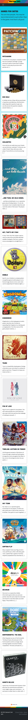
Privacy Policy (19, 712)
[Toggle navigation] (3, 4)
